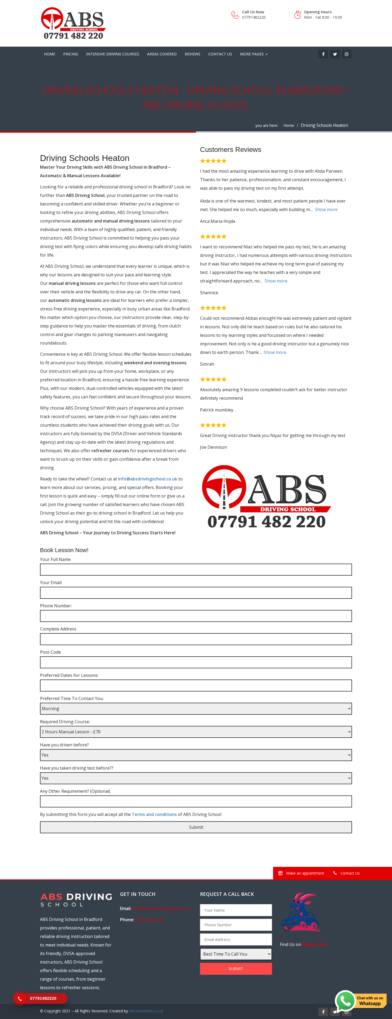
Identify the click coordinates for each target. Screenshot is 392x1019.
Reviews (192, 53)
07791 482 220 (149, 920)
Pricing (70, 53)
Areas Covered (162, 53)
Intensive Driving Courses (112, 53)
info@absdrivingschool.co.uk (148, 479)
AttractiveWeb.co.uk (146, 1010)
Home (49, 53)
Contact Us (220, 53)
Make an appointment (304, 873)
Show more (326, 209)
